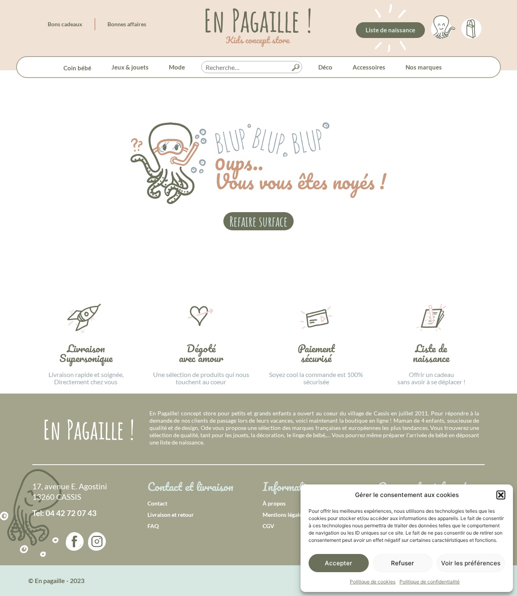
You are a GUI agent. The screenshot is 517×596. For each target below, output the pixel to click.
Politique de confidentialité (429, 582)
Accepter (338, 563)
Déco (325, 67)
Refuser (402, 563)
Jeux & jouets (130, 67)
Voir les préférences (470, 563)
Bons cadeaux (65, 24)
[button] (501, 495)
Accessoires (369, 67)
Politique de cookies (372, 582)
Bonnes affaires (126, 24)
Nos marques (424, 67)
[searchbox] (252, 67)
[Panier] (471, 27)
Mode (177, 67)
